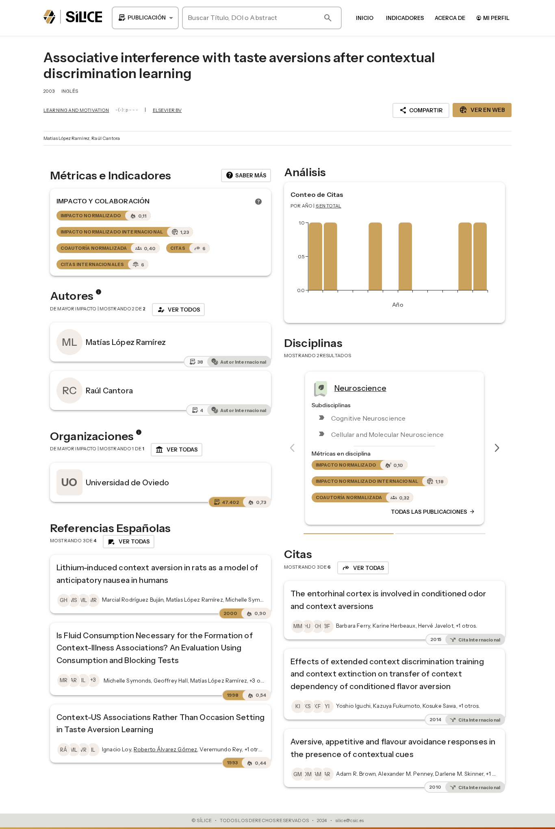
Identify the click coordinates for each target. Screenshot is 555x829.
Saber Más (246, 175)
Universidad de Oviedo (127, 482)
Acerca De (450, 18)
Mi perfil (492, 17)
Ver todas (176, 450)
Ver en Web (482, 110)
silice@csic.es (349, 820)
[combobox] (145, 18)
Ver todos (178, 309)
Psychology (400, 388)
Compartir (420, 110)
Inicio (364, 18)
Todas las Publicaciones (477, 512)
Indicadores (405, 18)
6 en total (329, 206)
